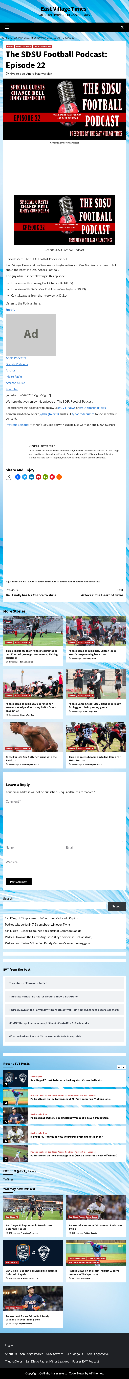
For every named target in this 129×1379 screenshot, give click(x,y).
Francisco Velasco (29, 1233)
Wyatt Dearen (25, 1323)
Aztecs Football (23, 46)
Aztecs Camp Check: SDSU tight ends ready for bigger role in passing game (95, 705)
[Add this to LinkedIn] (31, 477)
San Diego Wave (98, 1354)
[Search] (122, 27)
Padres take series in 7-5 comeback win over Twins (38, 924)
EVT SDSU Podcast (42, 46)
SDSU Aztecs (52, 581)
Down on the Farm (38, 1095)
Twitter (8, 1179)
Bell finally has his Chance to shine (31, 592)
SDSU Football (67, 581)
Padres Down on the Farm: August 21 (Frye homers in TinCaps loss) (48, 937)
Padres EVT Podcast (85, 1361)
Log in (9, 1345)
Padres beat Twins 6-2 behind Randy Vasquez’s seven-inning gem (47, 943)
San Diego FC (36, 1077)
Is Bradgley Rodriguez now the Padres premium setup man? (66, 1136)
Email (69, 847)
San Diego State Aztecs (24, 581)
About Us (11, 1354)
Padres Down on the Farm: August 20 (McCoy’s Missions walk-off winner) (73, 1155)
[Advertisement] (64, 171)
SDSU (41, 581)
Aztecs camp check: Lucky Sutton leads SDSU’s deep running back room (92, 652)
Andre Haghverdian (39, 73)
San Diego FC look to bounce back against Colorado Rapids (43, 931)
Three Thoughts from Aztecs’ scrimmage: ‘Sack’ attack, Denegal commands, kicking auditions (32, 654)
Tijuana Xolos (14, 1361)
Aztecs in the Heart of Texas (102, 592)
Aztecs (10, 46)
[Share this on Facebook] (17, 477)
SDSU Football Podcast (88, 581)
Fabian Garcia (90, 1233)
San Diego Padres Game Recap (83, 1217)
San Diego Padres (56, 1095)
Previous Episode (17, 424)
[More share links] (59, 477)
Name (10, 847)
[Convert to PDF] (52, 477)
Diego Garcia (87, 1278)
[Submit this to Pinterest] (38, 477)
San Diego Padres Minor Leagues (80, 1095)
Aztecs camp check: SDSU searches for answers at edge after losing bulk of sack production (31, 707)
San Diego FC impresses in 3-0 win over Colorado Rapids (41, 918)
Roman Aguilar (26, 661)
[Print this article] (45, 477)
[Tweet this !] (24, 477)
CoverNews (77, 1373)
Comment (13, 801)
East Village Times (64, 8)
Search (8, 898)
